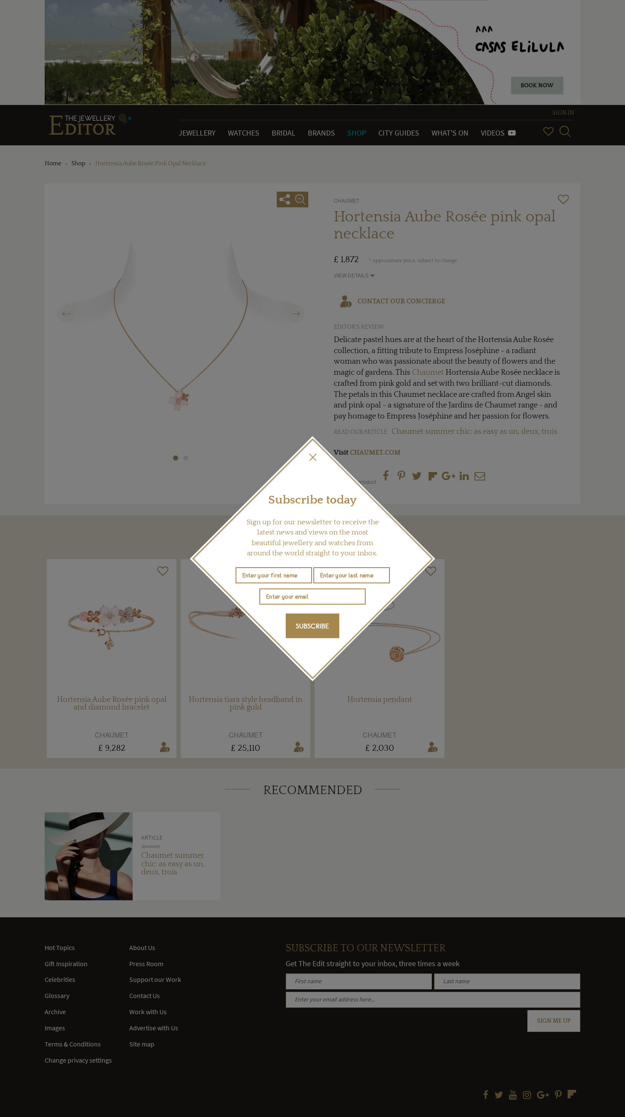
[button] (312, 457)
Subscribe (312, 626)
